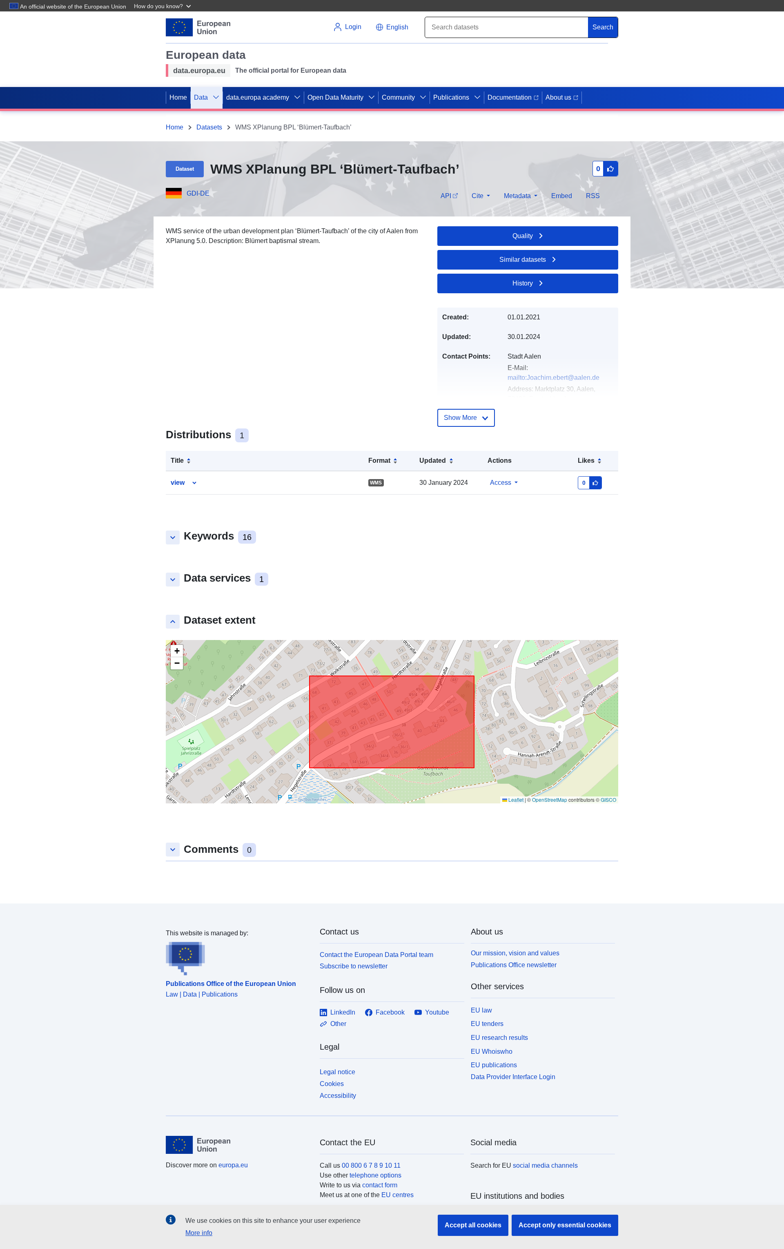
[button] (163, 5)
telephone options (375, 1175)
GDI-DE (198, 193)
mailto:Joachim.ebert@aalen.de (553, 377)
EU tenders (487, 1023)
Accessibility (338, 1095)
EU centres (397, 1194)
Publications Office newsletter (514, 964)
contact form (379, 1185)
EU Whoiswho (491, 1051)
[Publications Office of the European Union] (238, 957)
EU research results (499, 1037)
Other (338, 1023)
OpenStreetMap (549, 799)
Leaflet (515, 799)
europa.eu (233, 1165)
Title (177, 460)
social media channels (545, 1165)
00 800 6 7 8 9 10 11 (371, 1165)
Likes (586, 460)
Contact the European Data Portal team (376, 954)
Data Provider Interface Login (513, 1076)
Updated (432, 460)
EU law (481, 1010)
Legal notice (337, 1071)
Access (500, 482)
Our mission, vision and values (515, 953)
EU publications (494, 1065)
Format (379, 460)
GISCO (608, 799)
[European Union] (238, 1145)
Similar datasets (522, 259)
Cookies (332, 1083)
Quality (522, 235)
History (522, 283)
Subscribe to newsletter (354, 966)
